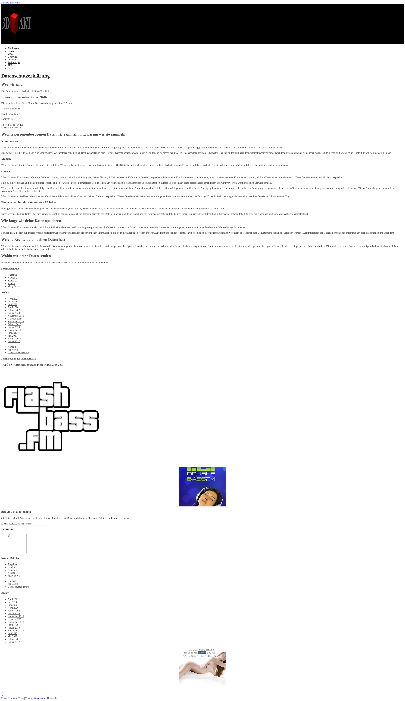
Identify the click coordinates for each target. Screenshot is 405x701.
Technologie (14, 62)
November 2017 (16, 330)
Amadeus (38, 698)
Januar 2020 (14, 313)
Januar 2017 (14, 341)
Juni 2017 (12, 333)
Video (11, 54)
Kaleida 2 (12, 280)
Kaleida (11, 283)
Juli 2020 (12, 301)
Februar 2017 (14, 338)
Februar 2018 (14, 324)
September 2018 (16, 321)
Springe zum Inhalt (10, 2)
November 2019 (16, 315)
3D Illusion (13, 48)
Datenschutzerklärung (18, 352)
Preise (11, 68)
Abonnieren (8, 529)
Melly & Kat (14, 286)
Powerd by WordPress (12, 698)
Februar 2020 (14, 310)
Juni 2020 (12, 304)
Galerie (11, 51)
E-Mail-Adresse (9, 523)
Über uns (12, 56)
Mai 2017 (12, 335)
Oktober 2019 (15, 318)
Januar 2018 (14, 327)
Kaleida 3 (12, 277)
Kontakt (12, 346)
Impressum (13, 349)
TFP (10, 65)
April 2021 (13, 298)
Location (12, 59)
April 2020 (13, 307)
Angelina (12, 274)
